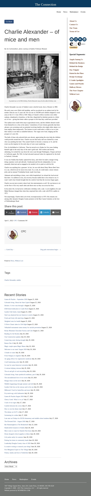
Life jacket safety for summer (13, 437)
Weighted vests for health (12, 321)
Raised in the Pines (76, 73)
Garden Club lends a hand (12, 312)
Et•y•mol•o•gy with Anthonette (14, 393)
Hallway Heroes (75, 87)
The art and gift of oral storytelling (15, 371)
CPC (15, 220)
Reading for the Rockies (12, 334)
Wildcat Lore (19, 261)
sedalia (19, 280)
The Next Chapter (76, 91)
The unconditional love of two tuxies (16, 377)
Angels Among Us (76, 59)
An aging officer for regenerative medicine (17, 359)
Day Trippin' (74, 70)
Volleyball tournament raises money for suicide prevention (22, 327)
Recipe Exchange (75, 77)
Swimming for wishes (11, 415)
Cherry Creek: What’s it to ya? (14, 399)
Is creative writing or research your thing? (17, 446)
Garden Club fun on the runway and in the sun (19, 387)
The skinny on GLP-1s (11, 412)
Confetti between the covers (13, 406)
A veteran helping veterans (12, 368)
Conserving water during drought (14, 340)
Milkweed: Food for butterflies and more (17, 390)
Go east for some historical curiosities (16, 365)
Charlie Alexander (10, 280)
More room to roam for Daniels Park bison (17, 431)
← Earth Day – (9, 249)
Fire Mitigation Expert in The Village (16, 450)
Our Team (73, 28)
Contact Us (73, 24)
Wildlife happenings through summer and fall (18, 384)
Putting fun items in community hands (16, 440)
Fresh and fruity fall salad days (14, 318)
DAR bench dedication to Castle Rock (16, 309)
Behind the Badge (76, 66)
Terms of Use (74, 31)
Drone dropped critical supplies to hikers (17, 434)
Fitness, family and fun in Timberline (16, 453)
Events (83, 12)
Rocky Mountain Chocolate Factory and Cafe (18, 331)
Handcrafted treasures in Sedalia (14, 428)
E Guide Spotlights (76, 80)
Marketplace (74, 12)
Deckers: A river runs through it (14, 305)
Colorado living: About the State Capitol (17, 302)
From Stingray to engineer (12, 356)
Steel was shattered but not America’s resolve (18, 315)
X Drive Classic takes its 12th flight (15, 324)
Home (59, 12)
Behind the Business (77, 63)
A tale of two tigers (10, 402)
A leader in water (9, 352)
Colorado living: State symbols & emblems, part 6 (20, 374)
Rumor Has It (8, 343)
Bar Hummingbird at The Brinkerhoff (16, 425)
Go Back (9, 22)
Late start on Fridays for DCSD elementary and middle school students (26, 418)
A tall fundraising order (11, 362)
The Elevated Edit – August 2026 (14, 421)
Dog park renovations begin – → (50, 249)
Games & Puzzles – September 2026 (15, 299)
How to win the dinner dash (13, 409)
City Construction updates (12, 337)
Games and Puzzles (76, 84)
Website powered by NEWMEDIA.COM (17, 490)
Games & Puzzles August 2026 (14, 396)
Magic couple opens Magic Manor (15, 346)
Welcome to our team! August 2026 (15, 349)
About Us (73, 21)
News (65, 12)
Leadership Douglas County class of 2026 (17, 443)
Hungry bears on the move (12, 381)
